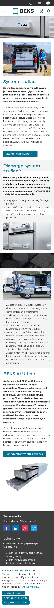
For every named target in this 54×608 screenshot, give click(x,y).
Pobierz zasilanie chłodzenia (20, 563)
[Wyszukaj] (48, 11)
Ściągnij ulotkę (13, 556)
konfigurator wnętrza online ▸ (25, 453)
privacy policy (31, 586)
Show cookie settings (15, 597)
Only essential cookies (15, 602)
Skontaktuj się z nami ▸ (20, 153)
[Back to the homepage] (23, 11)
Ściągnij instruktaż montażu (20, 559)
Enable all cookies (13, 593)
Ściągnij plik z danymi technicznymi (24, 553)
